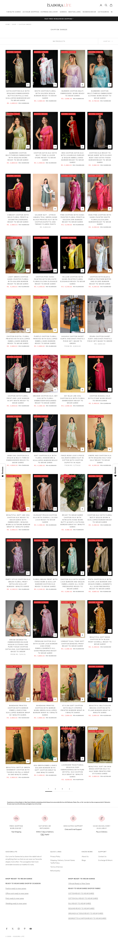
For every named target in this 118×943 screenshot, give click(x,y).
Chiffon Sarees (25, 24)
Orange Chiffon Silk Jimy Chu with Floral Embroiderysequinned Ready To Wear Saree (45, 399)
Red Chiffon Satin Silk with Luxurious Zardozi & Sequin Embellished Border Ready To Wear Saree (72, 157)
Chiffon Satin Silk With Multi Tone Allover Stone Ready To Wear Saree (45, 156)
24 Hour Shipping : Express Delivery (40, 12)
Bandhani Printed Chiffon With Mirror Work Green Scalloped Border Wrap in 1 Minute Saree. (45, 710)
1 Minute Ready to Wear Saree (79, 883)
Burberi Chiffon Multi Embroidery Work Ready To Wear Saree (73, 93)
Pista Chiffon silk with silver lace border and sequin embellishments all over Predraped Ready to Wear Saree (100, 584)
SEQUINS (72, 908)
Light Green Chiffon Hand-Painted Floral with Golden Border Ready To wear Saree (18, 280)
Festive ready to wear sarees (16, 888)
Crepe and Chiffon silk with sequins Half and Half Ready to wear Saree (99, 459)
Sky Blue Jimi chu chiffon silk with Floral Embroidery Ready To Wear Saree (72, 399)
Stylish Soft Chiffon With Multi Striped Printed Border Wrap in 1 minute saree (73, 709)
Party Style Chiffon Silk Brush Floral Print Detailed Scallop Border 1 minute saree (18, 582)
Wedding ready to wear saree (16, 903)
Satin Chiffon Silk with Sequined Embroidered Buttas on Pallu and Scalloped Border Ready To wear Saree (18, 95)
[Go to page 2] (69, 789)
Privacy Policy (55, 856)
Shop (14, 24)
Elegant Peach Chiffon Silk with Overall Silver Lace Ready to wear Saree (45, 518)
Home (8, 24)
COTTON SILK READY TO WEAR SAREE (83, 898)
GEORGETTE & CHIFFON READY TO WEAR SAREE (87, 918)
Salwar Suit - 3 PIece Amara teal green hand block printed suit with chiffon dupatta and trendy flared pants (45, 219)
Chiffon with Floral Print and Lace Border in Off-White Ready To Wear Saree (18, 399)
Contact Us (102, 856)
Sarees (63, 12)
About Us (85, 856)
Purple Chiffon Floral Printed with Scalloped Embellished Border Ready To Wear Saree (45, 339)
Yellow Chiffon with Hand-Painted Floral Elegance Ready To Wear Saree (72, 280)
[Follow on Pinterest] (25, 929)
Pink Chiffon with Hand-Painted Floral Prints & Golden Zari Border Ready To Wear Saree (72, 218)
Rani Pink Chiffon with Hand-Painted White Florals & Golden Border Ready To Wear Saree (100, 219)
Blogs (84, 860)
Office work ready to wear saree (17, 893)
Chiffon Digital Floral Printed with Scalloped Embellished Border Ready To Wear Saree (18, 339)
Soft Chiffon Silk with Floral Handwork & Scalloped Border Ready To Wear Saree (45, 459)
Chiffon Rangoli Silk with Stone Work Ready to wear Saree (100, 398)
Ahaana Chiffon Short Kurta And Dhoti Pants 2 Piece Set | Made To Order (73, 339)
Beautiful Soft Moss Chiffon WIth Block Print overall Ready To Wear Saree (100, 640)
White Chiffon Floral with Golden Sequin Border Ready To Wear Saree (45, 94)
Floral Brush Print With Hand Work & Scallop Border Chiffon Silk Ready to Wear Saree (45, 582)
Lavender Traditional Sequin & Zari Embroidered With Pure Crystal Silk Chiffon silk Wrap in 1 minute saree (72, 771)
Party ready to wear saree (15, 898)
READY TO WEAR (78, 903)
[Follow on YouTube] (31, 929)
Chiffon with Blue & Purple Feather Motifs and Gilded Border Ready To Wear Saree (100, 280)
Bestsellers (75, 12)
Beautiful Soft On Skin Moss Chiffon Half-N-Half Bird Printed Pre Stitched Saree (100, 770)
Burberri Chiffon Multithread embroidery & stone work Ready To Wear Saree (99, 94)
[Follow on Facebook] (7, 929)
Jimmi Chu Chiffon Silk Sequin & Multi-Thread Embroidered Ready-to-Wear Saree (18, 459)
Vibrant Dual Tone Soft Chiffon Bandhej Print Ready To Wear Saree (72, 643)
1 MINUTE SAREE (13, 12)
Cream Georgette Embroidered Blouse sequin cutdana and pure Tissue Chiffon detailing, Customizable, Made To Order (18, 645)
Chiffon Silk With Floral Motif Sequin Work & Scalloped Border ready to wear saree (100, 518)
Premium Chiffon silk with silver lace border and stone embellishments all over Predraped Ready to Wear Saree (45, 647)
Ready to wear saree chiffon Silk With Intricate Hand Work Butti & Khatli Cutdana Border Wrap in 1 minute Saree (72, 521)
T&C (42, 834)
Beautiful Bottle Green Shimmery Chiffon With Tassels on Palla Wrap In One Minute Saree (18, 771)
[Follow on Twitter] (13, 929)
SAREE (88, 903)
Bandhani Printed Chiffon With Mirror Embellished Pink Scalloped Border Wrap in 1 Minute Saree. (18, 710)
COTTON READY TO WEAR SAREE (81, 893)
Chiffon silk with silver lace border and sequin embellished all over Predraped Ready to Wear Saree (73, 584)
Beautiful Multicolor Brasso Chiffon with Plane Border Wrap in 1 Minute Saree (100, 709)
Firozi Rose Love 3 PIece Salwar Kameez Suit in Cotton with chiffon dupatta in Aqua (72, 459)
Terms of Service (56, 867)
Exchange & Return (105, 860)
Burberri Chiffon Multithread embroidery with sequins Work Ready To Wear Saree (18, 156)
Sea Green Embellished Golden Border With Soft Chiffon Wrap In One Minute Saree (45, 769)
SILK (70, 903)
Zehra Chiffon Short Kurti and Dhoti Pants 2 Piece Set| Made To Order (99, 338)
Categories (103, 12)
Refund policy (55, 871)
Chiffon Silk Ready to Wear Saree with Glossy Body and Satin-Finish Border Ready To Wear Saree (100, 157)
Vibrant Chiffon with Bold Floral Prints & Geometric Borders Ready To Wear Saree (18, 218)
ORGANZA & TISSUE (76, 913)
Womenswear (89, 12)
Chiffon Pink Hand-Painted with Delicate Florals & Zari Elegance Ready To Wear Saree (45, 280)
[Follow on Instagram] (19, 929)
